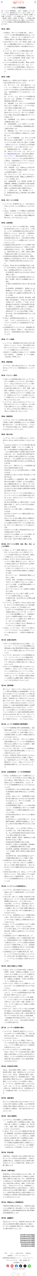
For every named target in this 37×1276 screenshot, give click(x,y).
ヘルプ (11, 1253)
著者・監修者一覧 (24, 1260)
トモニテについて (28, 1258)
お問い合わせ (19, 1253)
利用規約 (10, 1255)
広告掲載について (18, 1262)
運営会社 (28, 1253)
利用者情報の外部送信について (11, 1258)
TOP (5, 1253)
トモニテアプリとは (11, 1260)
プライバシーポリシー (21, 1255)
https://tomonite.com (13, 154)
